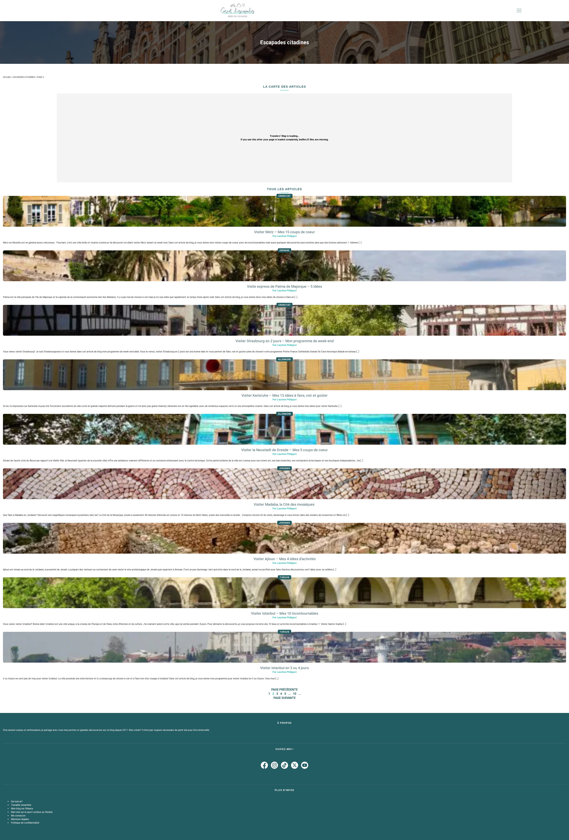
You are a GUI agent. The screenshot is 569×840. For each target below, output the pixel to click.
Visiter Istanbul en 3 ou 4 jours (284, 668)
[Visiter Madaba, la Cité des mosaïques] (284, 483)
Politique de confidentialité (25, 822)
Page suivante (285, 698)
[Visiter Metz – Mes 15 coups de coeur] (284, 211)
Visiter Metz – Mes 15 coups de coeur (284, 232)
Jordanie (284, 468)
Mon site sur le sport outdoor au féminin (32, 812)
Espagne (285, 250)
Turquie (284, 577)
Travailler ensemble (21, 805)
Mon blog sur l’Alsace (22, 808)
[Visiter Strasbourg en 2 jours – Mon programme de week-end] (284, 320)
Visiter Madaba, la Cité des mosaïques (284, 504)
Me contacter (18, 815)
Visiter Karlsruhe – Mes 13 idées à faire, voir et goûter (284, 395)
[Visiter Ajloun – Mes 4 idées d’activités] (284, 538)
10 (294, 693)
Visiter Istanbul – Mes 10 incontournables (284, 613)
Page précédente (284, 689)
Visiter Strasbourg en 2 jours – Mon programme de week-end (284, 341)
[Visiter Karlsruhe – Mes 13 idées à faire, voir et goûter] (284, 374)
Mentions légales (20, 819)
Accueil (7, 77)
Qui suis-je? (17, 801)
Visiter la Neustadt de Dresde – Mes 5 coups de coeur (284, 450)
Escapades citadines (24, 77)
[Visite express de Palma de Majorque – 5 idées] (284, 265)
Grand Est (284, 196)
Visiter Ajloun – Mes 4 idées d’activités (285, 559)
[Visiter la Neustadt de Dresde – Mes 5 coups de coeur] (284, 429)
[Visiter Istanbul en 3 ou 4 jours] (284, 647)
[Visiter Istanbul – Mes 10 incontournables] (284, 592)
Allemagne (284, 359)
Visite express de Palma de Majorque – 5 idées (284, 286)
